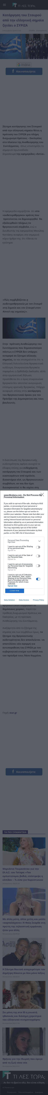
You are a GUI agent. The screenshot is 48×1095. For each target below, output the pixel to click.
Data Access (24, 600)
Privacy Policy (38, 600)
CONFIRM (14, 591)
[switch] (38, 547)
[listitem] (24, 541)
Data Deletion (9, 600)
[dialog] (24, 547)
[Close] (43, 495)
